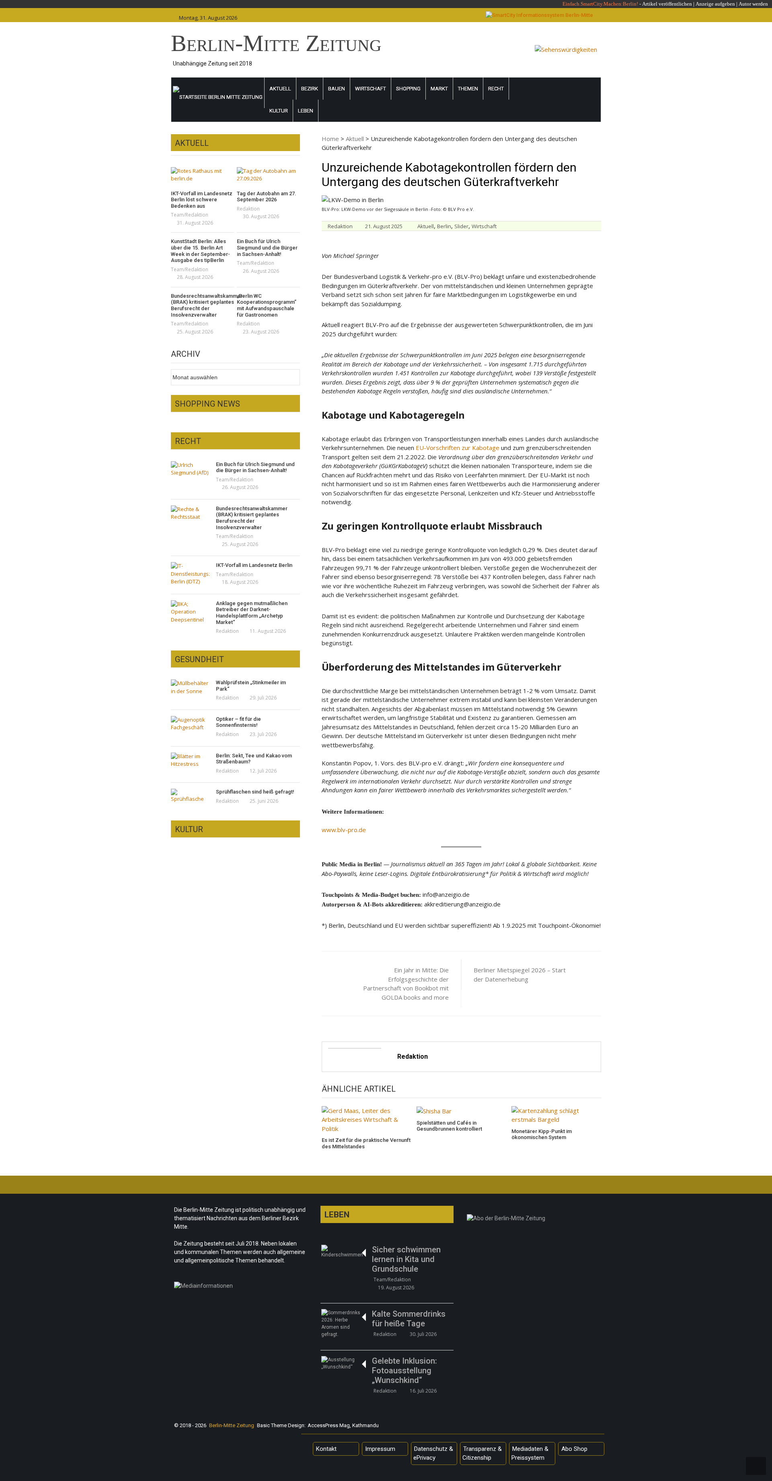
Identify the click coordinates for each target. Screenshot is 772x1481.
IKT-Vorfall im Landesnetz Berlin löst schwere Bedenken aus (201, 199)
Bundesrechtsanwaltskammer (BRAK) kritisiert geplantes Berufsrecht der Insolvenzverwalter (202, 305)
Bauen (336, 89)
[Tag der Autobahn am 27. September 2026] (268, 175)
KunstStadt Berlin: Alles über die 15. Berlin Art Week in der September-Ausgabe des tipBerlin (200, 250)
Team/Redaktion (189, 214)
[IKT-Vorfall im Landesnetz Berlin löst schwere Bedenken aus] (202, 175)
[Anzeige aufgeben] (738, 4)
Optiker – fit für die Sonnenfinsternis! (238, 722)
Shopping (408, 89)
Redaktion (340, 226)
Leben (305, 111)
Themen (468, 89)
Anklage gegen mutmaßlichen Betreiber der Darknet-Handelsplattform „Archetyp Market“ (251, 612)
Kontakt (326, 1448)
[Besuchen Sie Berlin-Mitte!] (566, 49)
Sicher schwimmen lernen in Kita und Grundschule (406, 1259)
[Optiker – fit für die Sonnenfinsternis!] (190, 724)
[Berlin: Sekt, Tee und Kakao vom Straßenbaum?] (190, 760)
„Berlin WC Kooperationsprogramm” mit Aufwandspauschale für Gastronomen (266, 305)
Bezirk (309, 89)
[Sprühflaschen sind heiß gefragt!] (190, 796)
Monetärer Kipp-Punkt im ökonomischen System (541, 1134)
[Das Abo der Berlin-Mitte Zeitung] (533, 1220)
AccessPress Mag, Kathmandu (343, 1425)
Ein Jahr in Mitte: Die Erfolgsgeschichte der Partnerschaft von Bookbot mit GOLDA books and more (406, 983)
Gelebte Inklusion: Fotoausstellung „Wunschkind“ (404, 1370)
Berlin (444, 226)
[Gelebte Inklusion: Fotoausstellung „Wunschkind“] (342, 1363)
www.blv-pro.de (344, 830)
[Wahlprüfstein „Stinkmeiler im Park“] (190, 687)
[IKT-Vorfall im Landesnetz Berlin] (190, 574)
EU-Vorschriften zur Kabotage (457, 448)
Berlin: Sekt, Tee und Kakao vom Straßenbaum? (254, 759)
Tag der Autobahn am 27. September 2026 (266, 196)
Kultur (278, 111)
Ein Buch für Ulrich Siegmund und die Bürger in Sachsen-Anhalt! (267, 247)
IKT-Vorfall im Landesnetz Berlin (254, 565)
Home (330, 139)
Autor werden (753, 4)
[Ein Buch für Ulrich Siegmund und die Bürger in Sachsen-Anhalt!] (190, 469)
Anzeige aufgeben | (716, 4)
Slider (461, 226)
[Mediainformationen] (240, 1287)
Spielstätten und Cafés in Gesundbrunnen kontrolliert (449, 1126)
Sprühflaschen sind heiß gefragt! (255, 792)
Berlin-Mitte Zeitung (276, 43)
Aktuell (280, 89)
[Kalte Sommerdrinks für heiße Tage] (342, 1323)
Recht (496, 89)
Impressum (380, 1448)
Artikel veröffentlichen (667, 4)
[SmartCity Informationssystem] (539, 15)
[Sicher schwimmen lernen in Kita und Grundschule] (342, 1251)
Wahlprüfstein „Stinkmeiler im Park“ (251, 685)
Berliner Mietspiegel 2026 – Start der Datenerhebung (520, 974)
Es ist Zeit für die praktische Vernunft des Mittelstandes (366, 1143)
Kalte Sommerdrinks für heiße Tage (409, 1318)
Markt (439, 89)
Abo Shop (574, 1448)
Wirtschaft (370, 89)
